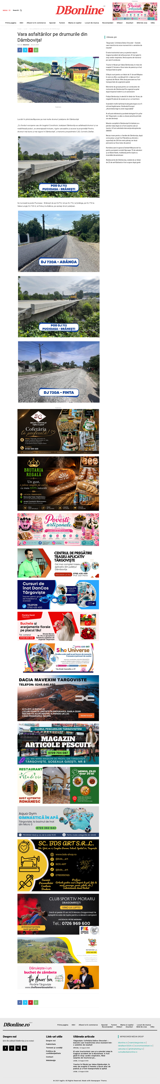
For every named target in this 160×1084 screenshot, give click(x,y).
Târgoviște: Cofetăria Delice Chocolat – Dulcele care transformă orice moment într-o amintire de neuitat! (124, 45)
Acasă (19, 29)
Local (25, 29)
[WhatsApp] (36, 50)
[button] (18, 10)
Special (76, 1048)
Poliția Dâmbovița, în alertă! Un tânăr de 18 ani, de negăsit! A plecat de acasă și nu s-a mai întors (124, 98)
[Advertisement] (58, 111)
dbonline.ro (123, 1042)
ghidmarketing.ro (136, 1049)
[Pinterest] (30, 50)
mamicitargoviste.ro (137, 1042)
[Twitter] (25, 50)
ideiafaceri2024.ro (125, 1046)
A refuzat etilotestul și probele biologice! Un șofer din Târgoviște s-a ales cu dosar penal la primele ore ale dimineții (124, 116)
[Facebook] (19, 50)
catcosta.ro (122, 1049)
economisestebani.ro (143, 1046)
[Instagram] (11, 1048)
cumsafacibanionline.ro (127, 1052)
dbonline (26, 45)
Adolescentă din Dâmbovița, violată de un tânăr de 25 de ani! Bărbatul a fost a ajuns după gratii (123, 161)
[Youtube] (24, 1048)
